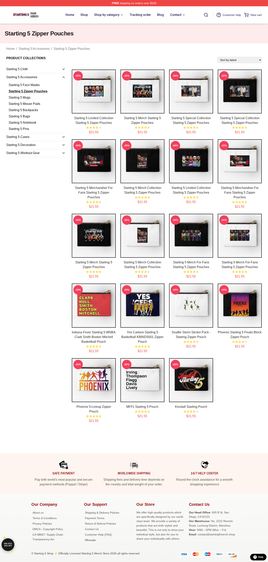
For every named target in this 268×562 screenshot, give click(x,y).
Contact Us (92, 529)
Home (10, 48)
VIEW (93, 109)
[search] (206, 15)
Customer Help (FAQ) (98, 534)
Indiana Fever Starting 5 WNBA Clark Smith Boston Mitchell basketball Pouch (94, 337)
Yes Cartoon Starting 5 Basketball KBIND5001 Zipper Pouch (142, 337)
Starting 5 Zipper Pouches (72, 48)
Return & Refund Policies (100, 523)
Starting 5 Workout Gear (23, 153)
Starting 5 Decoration (21, 145)
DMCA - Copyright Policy (48, 529)
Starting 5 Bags (19, 116)
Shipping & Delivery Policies (102, 512)
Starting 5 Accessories (34, 48)
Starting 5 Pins (19, 129)
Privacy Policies (42, 523)
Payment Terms (94, 518)
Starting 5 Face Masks (24, 85)
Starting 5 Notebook (22, 122)
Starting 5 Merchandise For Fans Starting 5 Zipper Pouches (94, 192)
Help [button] (260, 557)
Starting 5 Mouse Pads (24, 103)
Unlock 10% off (8, 545)
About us (38, 512)
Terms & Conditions (45, 518)
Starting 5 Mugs (19, 97)
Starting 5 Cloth (17, 69)
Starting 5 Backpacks (23, 110)
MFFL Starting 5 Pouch (142, 406)
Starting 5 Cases (17, 137)
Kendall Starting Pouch (191, 406)
